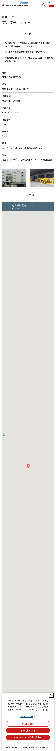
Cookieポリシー (26, 717)
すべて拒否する (28, 730)
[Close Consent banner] (51, 695)
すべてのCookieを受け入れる (28, 737)
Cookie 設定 (28, 724)
